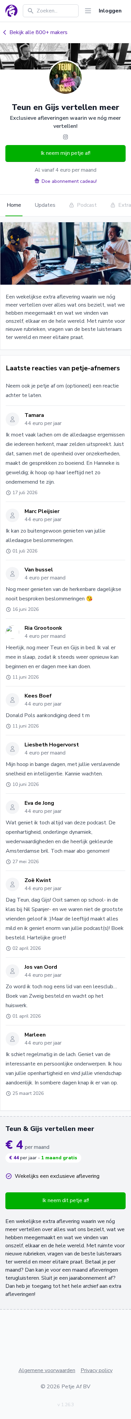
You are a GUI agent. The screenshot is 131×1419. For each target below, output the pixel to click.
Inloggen (110, 11)
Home (14, 205)
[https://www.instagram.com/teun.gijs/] (65, 137)
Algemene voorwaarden (46, 1370)
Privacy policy (97, 1370)
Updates (45, 205)
